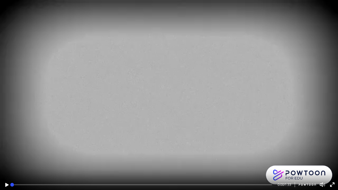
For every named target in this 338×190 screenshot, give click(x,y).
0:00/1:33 (284, 184)
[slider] (12, 185)
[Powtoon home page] (305, 184)
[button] (7, 185)
